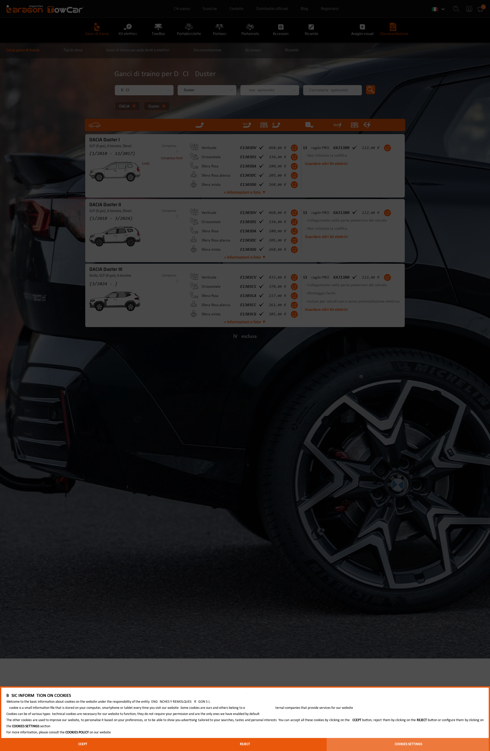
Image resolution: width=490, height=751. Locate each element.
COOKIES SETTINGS (408, 744)
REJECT (245, 744)
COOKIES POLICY (77, 732)
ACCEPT (81, 744)
